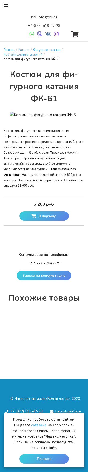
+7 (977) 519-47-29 (44, 25)
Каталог (24, 50)
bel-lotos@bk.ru (44, 17)
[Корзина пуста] (75, 33)
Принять (44, 458)
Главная (9, 50)
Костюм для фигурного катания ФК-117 (44, 323)
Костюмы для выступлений (23, 54)
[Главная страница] (44, 6)
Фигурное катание (47, 50)
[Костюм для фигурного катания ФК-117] (44, 315)
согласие (39, 425)
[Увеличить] (44, 115)
